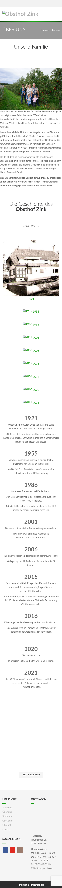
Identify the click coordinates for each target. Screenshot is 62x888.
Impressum (24, 885)
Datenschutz (37, 885)
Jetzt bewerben (31, 775)
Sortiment (7, 816)
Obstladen (7, 821)
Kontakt (6, 829)
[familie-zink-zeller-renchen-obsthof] (31, 89)
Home (44, 30)
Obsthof (6, 825)
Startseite (7, 807)
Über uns (7, 812)
